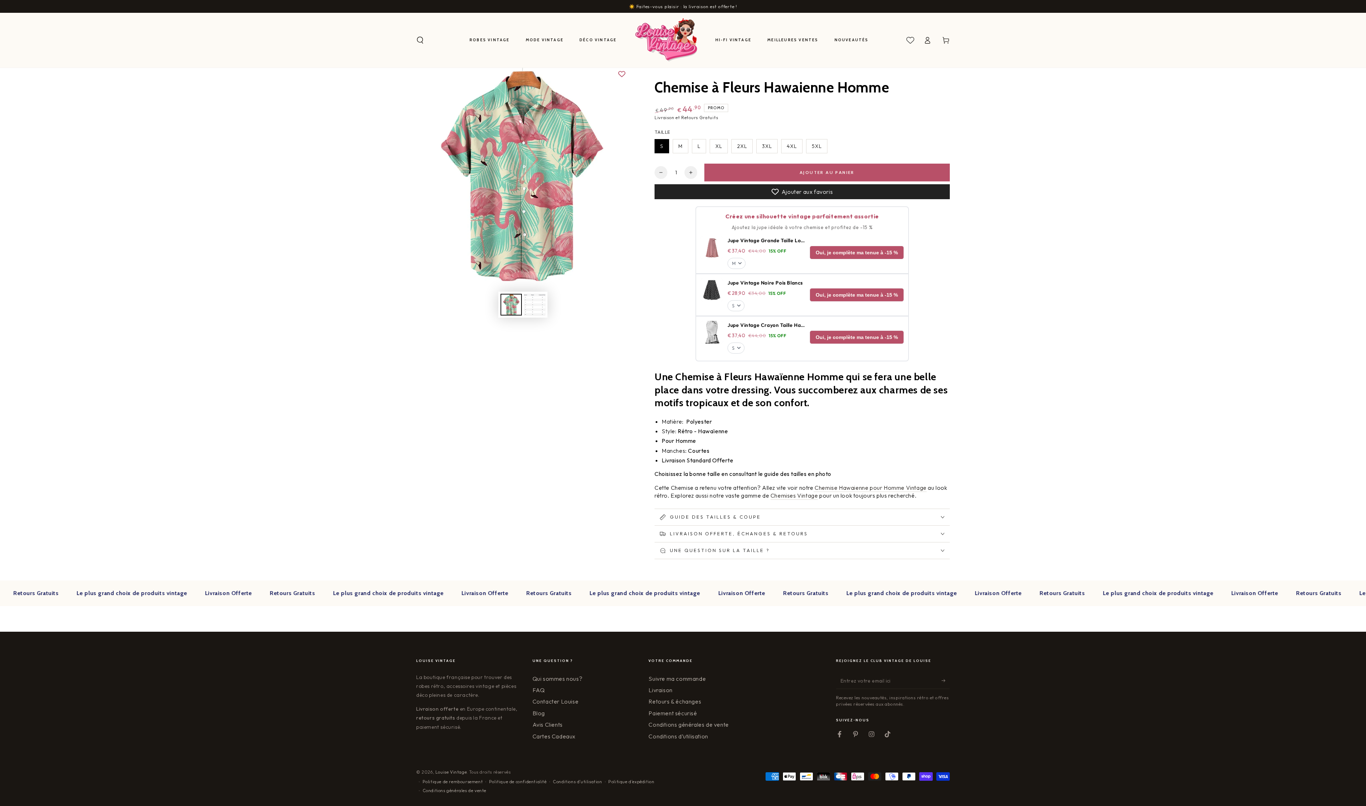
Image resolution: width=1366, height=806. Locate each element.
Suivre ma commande (677, 678)
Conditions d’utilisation (678, 736)
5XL (817, 146)
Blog (539, 713)
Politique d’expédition (631, 781)
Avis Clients (548, 724)
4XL (792, 146)
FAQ (539, 690)
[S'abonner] (946, 681)
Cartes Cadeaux (554, 736)
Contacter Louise (556, 701)
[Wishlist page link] (910, 40)
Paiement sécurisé (672, 713)
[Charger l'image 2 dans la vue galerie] (534, 304)
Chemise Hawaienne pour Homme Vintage (870, 487)
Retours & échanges (674, 701)
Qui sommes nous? (558, 678)
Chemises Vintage (794, 495)
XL (718, 146)
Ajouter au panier (827, 172)
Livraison (660, 690)
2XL (742, 146)
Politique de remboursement (453, 781)
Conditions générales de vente (688, 724)
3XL (767, 146)
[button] (420, 40)
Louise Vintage (451, 772)
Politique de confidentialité (518, 781)
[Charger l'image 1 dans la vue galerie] (511, 304)
